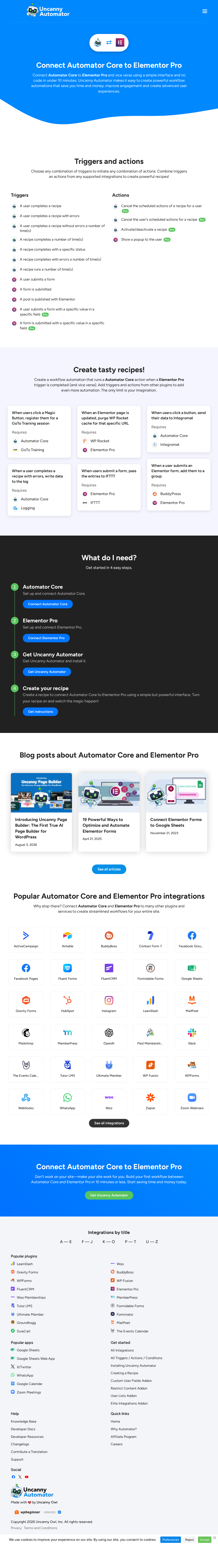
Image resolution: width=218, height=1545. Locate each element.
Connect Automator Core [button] (47, 604)
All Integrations (122, 1350)
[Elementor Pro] (120, 43)
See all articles (109, 869)
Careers (117, 1444)
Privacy (16, 1528)
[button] (204, 11)
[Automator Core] (97, 43)
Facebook (13, 1477)
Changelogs (20, 1444)
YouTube (26, 1477)
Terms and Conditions (40, 1528)
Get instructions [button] (40, 712)
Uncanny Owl (47, 1502)
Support (17, 1459)
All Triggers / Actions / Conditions (136, 1358)
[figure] (14, 206)
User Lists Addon (124, 1396)
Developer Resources (27, 1437)
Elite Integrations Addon (129, 1403)
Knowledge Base (23, 1421)
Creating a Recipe (124, 1373)
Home (115, 1421)
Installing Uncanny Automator (133, 1366)
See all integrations (109, 1123)
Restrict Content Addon (129, 1388)
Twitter (20, 1477)
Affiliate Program (123, 1437)
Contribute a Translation (29, 1452)
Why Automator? (124, 1429)
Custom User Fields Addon (131, 1381)
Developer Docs (23, 1429)
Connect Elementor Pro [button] (46, 638)
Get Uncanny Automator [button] (47, 672)
